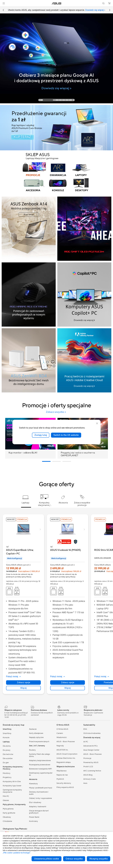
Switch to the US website (66, 435)
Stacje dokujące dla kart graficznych (39, 812)
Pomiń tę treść (3, 8)
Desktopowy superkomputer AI (41, 774)
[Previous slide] (3, 10)
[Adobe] (84, 360)
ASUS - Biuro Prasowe (66, 741)
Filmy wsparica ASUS (65, 787)
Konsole (6, 737)
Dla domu (7, 746)
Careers (60, 733)
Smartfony (7, 733)
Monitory (6, 773)
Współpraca (61, 771)
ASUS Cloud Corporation (67, 754)
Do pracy (6, 750)
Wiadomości (62, 737)
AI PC (85, 742)
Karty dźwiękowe (36, 733)
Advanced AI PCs (90, 746)
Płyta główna (8, 809)
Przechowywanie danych (39, 741)
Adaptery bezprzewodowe (40, 760)
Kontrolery (33, 821)
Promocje (87, 758)
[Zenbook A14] (29, 229)
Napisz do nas (62, 775)
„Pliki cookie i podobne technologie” (16, 853)
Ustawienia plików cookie (46, 858)
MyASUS (60, 779)
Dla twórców (8, 754)
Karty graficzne (9, 813)
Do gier (6, 762)
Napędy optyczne (36, 737)
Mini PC (6, 796)
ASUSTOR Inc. (62, 750)
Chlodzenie (7, 821)
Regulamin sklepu (64, 762)
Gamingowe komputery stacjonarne (12, 791)
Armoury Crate (89, 779)
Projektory (7, 777)
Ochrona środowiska (91, 733)
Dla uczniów (8, 758)
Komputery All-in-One (12, 781)
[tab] (40, 100)
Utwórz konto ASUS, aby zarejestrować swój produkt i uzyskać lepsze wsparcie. (56, 10)
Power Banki (34, 817)
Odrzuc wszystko (74, 858)
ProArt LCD (88, 767)
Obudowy (7, 817)
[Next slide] (109, 10)
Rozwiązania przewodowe (39, 765)
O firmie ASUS (62, 729)
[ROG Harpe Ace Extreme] (29, 294)
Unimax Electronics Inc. (66, 758)
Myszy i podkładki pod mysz (40, 788)
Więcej (23, 688)
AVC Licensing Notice (92, 771)
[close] (97, 423)
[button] (3, 3)
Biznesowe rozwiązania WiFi (40, 769)
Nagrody (60, 746)
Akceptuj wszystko (98, 858)
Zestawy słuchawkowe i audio (38, 793)
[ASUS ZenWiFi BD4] (29, 360)
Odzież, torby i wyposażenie (40, 798)
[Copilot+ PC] (84, 294)
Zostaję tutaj (40, 435)
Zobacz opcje (23, 682)
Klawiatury (33, 784)
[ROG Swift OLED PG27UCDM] (84, 229)
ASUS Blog (87, 775)
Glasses (6, 800)
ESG (85, 729)
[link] (56, 3)
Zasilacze (33, 729)
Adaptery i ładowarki (37, 806)
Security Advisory (64, 783)
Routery (32, 750)
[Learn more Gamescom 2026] (56, 102)
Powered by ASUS (90, 762)
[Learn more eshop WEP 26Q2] (56, 194)
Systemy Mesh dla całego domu (39, 755)
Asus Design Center (91, 750)
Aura (85, 783)
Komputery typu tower (12, 786)
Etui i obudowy (35, 802)
